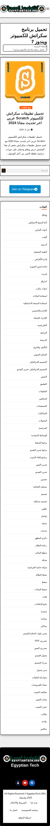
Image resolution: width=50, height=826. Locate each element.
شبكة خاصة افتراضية (37, 567)
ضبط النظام (41, 575)
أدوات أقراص (41, 230)
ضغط (44, 582)
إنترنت (44, 274)
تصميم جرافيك (40, 501)
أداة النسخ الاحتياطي (37, 222)
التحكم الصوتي (40, 354)
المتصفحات (42, 406)
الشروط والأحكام (18, 802)
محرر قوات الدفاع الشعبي (35, 633)
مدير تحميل (42, 670)
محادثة (44, 619)
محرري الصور (40, 648)
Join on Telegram (23, 189)
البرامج (44, 332)
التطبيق (43, 384)
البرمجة (43, 340)
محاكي (44, 626)
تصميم (44, 494)
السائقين (43, 398)
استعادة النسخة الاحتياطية (35, 303)
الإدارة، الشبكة (40, 318)
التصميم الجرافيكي (38, 362)
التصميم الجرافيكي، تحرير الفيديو (32, 369)
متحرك (44, 611)
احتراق (44, 281)
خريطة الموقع (25, 817)
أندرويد (44, 244)
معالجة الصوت (40, 692)
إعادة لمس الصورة (38, 266)
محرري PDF (41, 641)
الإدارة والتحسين (39, 310)
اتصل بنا (13, 810)
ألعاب (44, 237)
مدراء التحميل (40, 663)
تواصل (44, 516)
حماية (44, 523)
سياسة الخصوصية (30, 810)
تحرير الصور (41, 465)
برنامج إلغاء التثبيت (38, 457)
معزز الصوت (41, 707)
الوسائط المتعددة (39, 435)
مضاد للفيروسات (39, 685)
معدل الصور (41, 699)
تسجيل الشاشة (40, 487)
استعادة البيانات (40, 296)
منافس (43, 729)
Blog (44, 215)
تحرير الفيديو (41, 472)
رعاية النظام (41, 545)
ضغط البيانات (41, 589)
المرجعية (43, 428)
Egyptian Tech (25, 765)
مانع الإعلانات (26, 107)
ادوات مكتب (41, 288)
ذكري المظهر (41, 538)
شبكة (44, 560)
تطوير (44, 509)
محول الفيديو (41, 655)
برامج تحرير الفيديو (38, 450)
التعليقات (43, 391)
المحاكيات (42, 413)
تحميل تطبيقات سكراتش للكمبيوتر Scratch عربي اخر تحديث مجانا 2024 (25, 118)
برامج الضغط (41, 443)
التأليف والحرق (40, 347)
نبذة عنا (34, 802)
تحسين (44, 479)
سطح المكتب (41, 553)
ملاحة (44, 721)
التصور (44, 376)
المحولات (43, 421)
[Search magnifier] (4, 171)
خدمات (43, 531)
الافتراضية (42, 325)
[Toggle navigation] (48, 8)
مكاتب (44, 714)
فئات (44, 597)
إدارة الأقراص (41, 259)
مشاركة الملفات (39, 677)
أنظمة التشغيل (40, 252)
